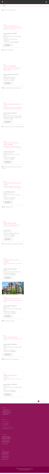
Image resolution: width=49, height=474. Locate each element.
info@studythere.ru (7, 412)
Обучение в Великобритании (15, 147)
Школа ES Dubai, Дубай (10, 66)
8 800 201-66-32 (6, 411)
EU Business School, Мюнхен (11, 26)
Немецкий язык (11, 108)
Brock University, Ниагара (10, 337)
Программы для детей (6, 436)
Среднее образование (6, 440)
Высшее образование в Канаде (13, 263)
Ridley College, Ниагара (10, 223)
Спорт (6, 443)
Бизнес (3, 443)
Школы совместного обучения (12, 226)
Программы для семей (6, 438)
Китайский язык (5, 459)
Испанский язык (5, 457)
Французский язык (6, 452)
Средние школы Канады (12, 224)
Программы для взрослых (6, 437)
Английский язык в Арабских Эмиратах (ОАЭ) (12, 68)
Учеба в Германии (11, 29)
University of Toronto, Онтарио (12, 298)
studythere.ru (6, 414)
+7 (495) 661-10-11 (7, 410)
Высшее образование (6, 442)
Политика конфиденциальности (24, 469)
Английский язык (11, 27)
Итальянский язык (6, 456)
